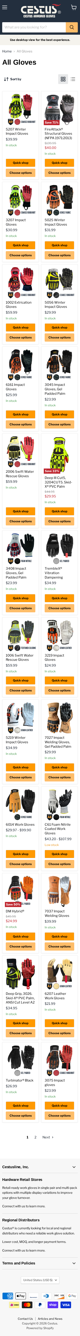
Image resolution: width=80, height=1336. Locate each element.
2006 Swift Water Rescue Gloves (20, 474)
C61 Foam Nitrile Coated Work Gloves (58, 829)
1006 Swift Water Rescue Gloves (20, 657)
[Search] (72, 27)
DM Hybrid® (15, 911)
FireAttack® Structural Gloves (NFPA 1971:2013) (58, 133)
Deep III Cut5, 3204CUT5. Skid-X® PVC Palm (58, 482)
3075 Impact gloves (55, 1082)
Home (7, 51)
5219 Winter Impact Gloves (17, 740)
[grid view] (63, 79)
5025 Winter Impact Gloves (56, 222)
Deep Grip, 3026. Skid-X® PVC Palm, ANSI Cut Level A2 (20, 998)
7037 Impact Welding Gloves (57, 913)
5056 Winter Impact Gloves (56, 304)
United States (38, 1280)
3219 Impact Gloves (54, 657)
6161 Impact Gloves (15, 387)
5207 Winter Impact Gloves (17, 131)
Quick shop (20, 162)
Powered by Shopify (40, 1328)
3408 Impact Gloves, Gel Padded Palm (16, 573)
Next (46, 1137)
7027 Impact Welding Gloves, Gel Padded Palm (58, 742)
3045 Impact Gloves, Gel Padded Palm (55, 389)
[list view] (73, 79)
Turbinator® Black (19, 1080)
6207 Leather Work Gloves (55, 996)
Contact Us (25, 1318)
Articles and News (50, 1318)
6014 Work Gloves (20, 825)
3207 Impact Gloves (16, 222)
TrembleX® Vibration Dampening (54, 573)
